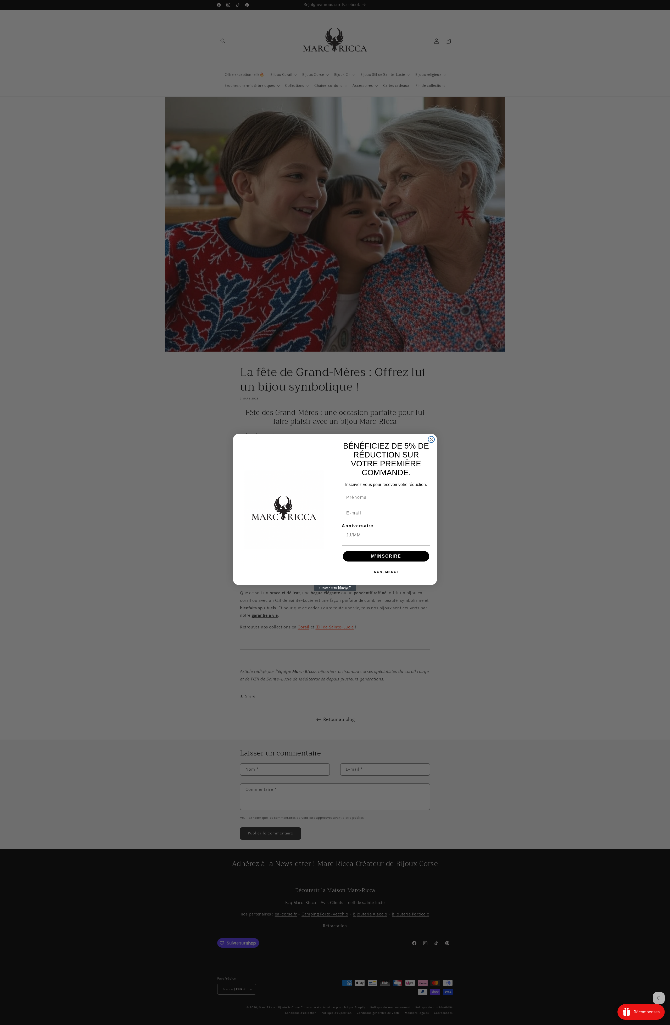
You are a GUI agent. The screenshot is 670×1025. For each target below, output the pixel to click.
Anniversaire (357, 526)
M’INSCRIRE (386, 556)
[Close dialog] (431, 439)
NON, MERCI (386, 572)
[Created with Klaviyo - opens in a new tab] (335, 588)
